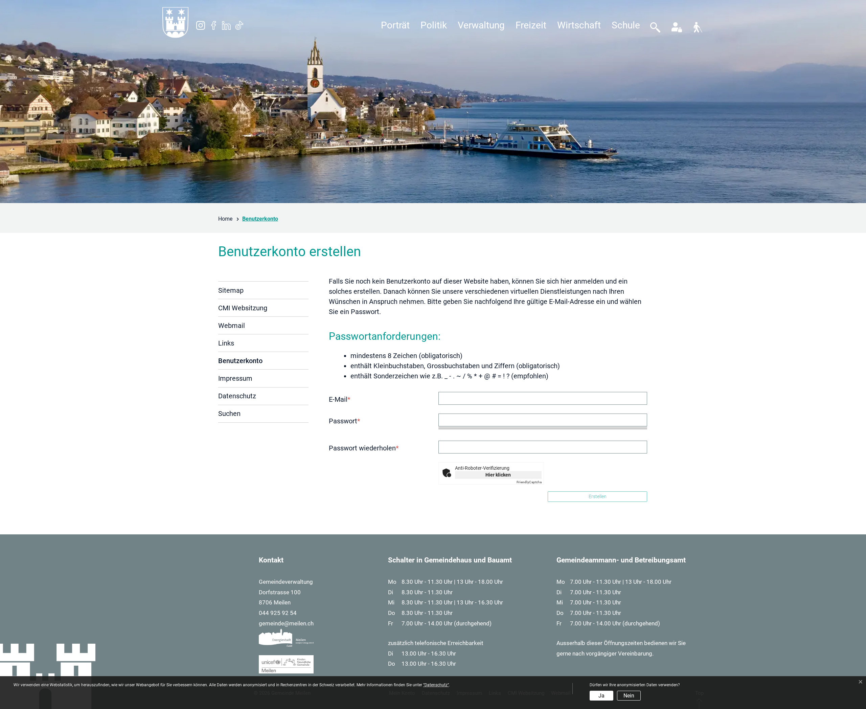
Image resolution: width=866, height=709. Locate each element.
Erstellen (598, 496)
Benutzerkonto (240, 363)
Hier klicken (498, 475)
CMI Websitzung (242, 308)
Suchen (229, 413)
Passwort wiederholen (364, 448)
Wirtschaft (579, 25)
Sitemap (231, 290)
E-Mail (339, 399)
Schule (626, 25)
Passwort (344, 421)
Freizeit (531, 25)
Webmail (231, 326)
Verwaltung (481, 25)
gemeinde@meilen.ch (286, 623)
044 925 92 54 (278, 613)
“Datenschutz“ (436, 685)
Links (226, 343)
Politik (433, 25)
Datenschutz (237, 396)
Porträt (395, 25)
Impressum (235, 378)
